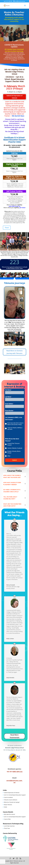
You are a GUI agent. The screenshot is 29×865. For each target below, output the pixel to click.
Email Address (9, 403)
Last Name (8, 397)
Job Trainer (22, 207)
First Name (8, 390)
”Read (7, 228)
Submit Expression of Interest (11, 792)
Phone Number (9, 410)
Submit (14, 460)
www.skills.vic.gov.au (14, 206)
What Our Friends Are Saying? (11, 802)
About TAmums (8, 804)
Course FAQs (7, 819)
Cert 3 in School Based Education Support (15, 795)
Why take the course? (9, 814)
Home (5, 807)
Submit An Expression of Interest (14, 97)
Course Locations (8, 797)
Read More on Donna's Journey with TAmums (14, 352)
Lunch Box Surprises (9, 826)
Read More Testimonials (14, 736)
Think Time (7, 828)
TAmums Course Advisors (10, 800)
